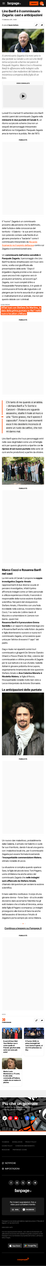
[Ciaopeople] (23, 1259)
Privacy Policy (30, 1142)
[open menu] (3, 3)
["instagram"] (10, 1118)
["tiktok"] (4, 1118)
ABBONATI (34, 3)
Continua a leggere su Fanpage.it (23, 928)
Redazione (6, 1150)
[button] (42, 25)
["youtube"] (16, 1118)
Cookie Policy (7, 1146)
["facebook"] (27, 1118)
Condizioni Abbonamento (25, 1146)
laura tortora (13, 25)
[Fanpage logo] (14, 3)
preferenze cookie (20, 1150)
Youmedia (5, 1142)
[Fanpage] (23, 1191)
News (4, 1014)
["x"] (21, 1118)
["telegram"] (33, 1118)
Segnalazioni (17, 1142)
